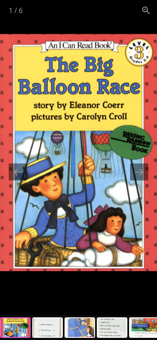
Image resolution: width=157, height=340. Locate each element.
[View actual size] (146, 10)
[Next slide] (139, 171)
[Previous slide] (18, 171)
